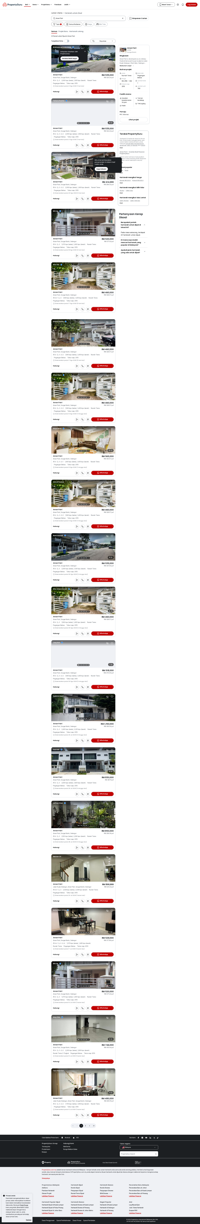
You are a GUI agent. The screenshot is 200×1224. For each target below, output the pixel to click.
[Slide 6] (86, 69)
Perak (126, 170)
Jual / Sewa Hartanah (136, 1207)
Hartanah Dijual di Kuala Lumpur (53, 1205)
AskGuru (45, 1188)
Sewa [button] (34, 5)
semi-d (129, 145)
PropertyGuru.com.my (49, 1170)
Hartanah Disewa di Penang (80, 1207)
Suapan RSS (133, 1210)
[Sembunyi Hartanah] (107, 48)
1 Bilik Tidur (129, 190)
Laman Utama (56, 13)
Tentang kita (46, 1146)
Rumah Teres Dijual (77, 1193)
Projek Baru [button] (45, 5)
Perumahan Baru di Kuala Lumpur (140, 1190)
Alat (130, 1202)
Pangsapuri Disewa (106, 1190)
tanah (143, 145)
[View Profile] (63, 47)
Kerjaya (44, 1152)
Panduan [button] (57, 5)
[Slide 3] (81, 69)
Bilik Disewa (104, 1193)
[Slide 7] (88, 233)
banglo (135, 145)
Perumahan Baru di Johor (138, 1188)
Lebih (66, 5)
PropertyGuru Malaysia (50, 1185)
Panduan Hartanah (48, 1190)
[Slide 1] (78, 69)
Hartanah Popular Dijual (51, 1202)
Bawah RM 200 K (125, 180)
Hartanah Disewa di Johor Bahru (82, 1210)
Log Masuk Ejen (134, 1205)
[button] (54, 31)
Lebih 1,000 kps (135, 201)
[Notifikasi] (183, 4)
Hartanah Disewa (106, 1185)
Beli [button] (26, 5)
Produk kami (46, 1149)
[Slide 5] (84, 69)
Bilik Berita (66, 1146)
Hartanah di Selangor (107, 1207)
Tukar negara (125, 1144)
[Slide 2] (79, 69)
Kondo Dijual (75, 1188)
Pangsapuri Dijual (77, 1190)
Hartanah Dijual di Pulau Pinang (52, 1207)
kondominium (139, 143)
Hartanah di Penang (106, 1210)
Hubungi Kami (68, 1143)
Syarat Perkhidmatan (64, 1220)
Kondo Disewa (105, 1188)
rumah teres (130, 143)
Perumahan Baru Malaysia (139, 1185)
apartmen (123, 145)
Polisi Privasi (24, 1205)
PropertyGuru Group (50, 1143)
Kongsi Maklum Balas (70, 1149)
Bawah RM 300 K (137, 180)
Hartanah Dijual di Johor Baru (52, 1210)
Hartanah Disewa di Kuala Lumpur (82, 1205)
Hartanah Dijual (77, 1185)
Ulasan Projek (46, 1193)
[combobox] (88, 18)
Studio (122, 190)
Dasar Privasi (77, 1220)
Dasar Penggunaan (48, 1220)
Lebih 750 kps (124, 201)
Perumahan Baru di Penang (138, 1193)
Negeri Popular (105, 1202)
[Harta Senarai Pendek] (112, 48)
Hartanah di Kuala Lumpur (109, 1205)
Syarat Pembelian (89, 1220)
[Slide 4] (83, 69)
